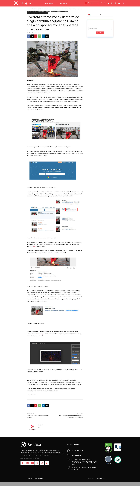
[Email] (47, 36)
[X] (32, 36)
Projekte (66, 11)
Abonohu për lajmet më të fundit (100, 23)
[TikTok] (115, 3)
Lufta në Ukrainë (60, 11)
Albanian (90, 3)
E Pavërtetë (53, 11)
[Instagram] (104, 3)
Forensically (39, 334)
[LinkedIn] (119, 3)
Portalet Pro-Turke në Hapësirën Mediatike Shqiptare (38, 416)
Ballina (28, 9)
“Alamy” (35, 246)
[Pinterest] (35, 36)
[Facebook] (101, 3)
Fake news (33, 9)
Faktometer (48, 11)
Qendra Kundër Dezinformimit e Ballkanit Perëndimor (37, 13)
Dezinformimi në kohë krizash (44, 9)
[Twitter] (112, 3)
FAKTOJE (31, 32)
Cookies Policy (100, 478)
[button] (123, 3)
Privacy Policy (91, 478)
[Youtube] (108, 3)
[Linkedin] (43, 36)
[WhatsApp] (39, 36)
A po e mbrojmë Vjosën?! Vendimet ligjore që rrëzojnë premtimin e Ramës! (71, 416)
